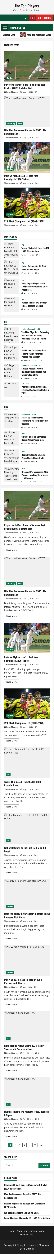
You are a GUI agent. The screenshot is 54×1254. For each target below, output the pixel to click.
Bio (23, 383)
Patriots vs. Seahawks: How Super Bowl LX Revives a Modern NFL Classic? (11, 353)
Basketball (26, 414)
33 (35, 1145)
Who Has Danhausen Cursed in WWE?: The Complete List (25, 131)
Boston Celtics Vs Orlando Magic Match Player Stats (11, 456)
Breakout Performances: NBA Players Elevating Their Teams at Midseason (11, 474)
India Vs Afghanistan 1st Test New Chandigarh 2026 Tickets (21, 177)
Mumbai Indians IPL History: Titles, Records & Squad (11, 304)
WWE (20, 123)
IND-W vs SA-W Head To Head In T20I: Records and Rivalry (27, 960)
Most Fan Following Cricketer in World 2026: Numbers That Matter (27, 894)
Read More (12, 550)
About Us (22, 1231)
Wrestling (11, 123)
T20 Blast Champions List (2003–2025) (24, 221)
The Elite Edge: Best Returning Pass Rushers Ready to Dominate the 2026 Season (11, 335)
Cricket (10, 78)
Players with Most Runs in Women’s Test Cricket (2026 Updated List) (24, 86)
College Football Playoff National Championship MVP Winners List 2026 (11, 371)
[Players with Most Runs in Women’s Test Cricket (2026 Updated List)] (27, 66)
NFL (38, 329)
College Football (28, 329)
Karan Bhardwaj (12, 92)
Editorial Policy (36, 1231)
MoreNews (44, 1245)
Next (42, 1145)
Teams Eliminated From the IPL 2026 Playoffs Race (11, 250)
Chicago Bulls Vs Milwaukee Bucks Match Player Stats (11, 438)
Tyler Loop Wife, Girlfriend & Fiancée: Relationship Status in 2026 (11, 389)
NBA (34, 414)
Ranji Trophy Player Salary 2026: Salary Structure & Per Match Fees (11, 286)
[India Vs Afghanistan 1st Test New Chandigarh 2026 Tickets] (27, 157)
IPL (22, 245)
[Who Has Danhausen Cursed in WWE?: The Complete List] (27, 111)
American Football (29, 365)
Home (12, 1231)
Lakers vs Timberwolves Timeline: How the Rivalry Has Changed (11, 420)
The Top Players (27, 6)
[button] (4, 18)
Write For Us (44, 18)
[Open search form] (26, 18)
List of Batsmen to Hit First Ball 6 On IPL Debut (11, 268)
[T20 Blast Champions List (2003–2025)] (27, 203)
